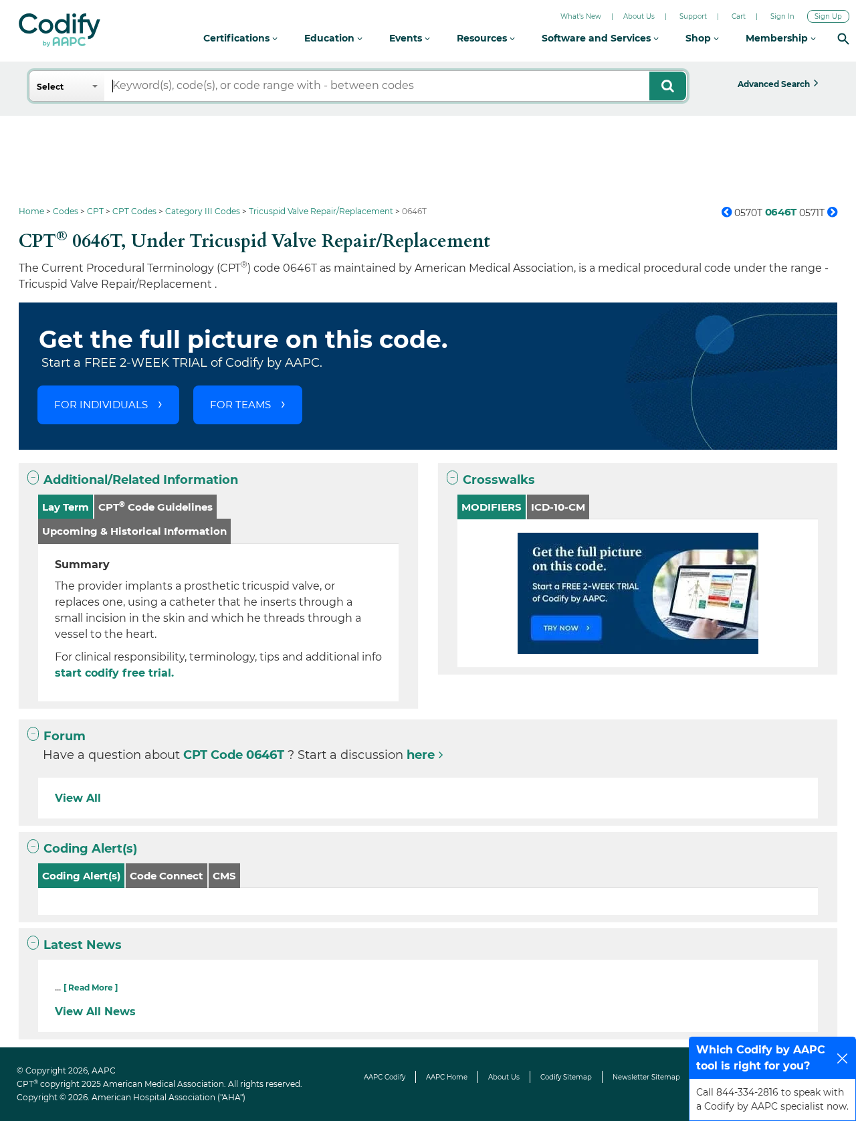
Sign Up (828, 16)
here (421, 755)
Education (330, 38)
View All (78, 798)
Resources (483, 38)
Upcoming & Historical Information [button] (134, 531)
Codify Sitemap (566, 1077)
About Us (639, 16)
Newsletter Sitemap (646, 1077)
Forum (64, 736)
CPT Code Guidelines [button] (155, 506)
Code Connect (166, 875)
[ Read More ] (91, 987)
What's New (580, 16)
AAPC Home (446, 1077)
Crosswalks (499, 479)
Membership (778, 38)
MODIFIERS (491, 507)
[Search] (843, 38)
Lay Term (65, 507)
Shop (699, 38)
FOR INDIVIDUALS (101, 404)
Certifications (237, 38)
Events (407, 38)
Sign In (782, 16)
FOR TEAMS (240, 404)
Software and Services (597, 38)
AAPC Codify (384, 1077)
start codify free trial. (114, 673)
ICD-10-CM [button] (558, 507)
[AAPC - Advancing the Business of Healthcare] (59, 30)
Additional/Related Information (140, 479)
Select (50, 87)
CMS (224, 875)
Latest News (82, 945)
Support (693, 16)
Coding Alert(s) (90, 848)
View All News (95, 1011)
